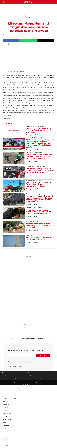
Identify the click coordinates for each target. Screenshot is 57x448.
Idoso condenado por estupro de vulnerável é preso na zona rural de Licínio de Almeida (40, 170)
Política (18, 375)
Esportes (50, 372)
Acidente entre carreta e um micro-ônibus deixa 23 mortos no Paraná (39, 225)
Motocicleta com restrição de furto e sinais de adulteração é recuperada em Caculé (39, 184)
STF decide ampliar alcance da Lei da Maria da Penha (39, 238)
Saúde (40, 375)
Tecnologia (43, 378)
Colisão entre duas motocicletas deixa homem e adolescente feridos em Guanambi (40, 156)
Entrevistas (30, 372)
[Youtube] (27, 362)
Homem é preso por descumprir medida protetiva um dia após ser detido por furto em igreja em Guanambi (40, 199)
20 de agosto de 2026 (32, 230)
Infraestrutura (7, 375)
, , (35, 126)
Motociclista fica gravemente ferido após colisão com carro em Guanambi (39, 130)
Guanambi (28, 2)
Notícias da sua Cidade (6, 372)
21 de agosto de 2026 (32, 135)
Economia (41, 372)
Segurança (50, 375)
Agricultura (19, 372)
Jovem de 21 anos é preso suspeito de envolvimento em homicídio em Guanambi (39, 212)
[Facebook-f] (20, 362)
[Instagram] (24, 362)
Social (15, 378)
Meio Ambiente (29, 375)
